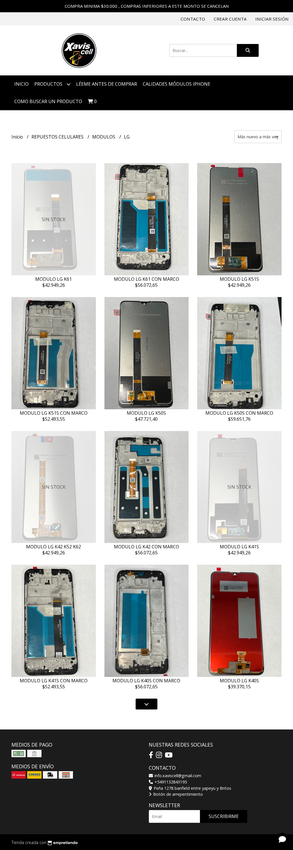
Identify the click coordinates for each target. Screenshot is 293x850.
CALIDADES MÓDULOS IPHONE (176, 84)
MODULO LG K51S (239, 279)
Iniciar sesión (272, 19)
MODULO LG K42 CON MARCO (146, 547)
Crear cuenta (230, 19)
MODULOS (104, 137)
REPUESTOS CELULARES (58, 137)
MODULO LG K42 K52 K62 (53, 547)
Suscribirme (224, 816)
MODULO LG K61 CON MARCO (146, 279)
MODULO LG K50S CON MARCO (239, 413)
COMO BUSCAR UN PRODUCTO (48, 101)
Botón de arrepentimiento (177, 794)
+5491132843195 (170, 782)
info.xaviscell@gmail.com (177, 775)
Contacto (193, 19)
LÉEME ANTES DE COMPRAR (106, 84)
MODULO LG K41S (239, 547)
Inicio (21, 84)
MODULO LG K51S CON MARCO (54, 413)
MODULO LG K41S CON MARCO (54, 680)
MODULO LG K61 (53, 279)
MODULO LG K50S (146, 413)
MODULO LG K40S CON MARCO (146, 680)
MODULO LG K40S (239, 680)
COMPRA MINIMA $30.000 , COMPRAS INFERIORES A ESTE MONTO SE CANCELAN (147, 6)
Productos (49, 84)
